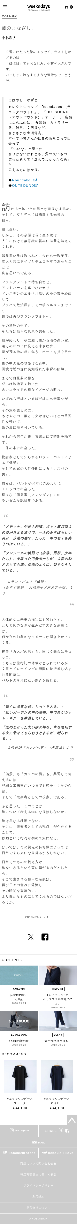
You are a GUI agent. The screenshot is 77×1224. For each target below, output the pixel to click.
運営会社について (38, 1207)
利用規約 (38, 1196)
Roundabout (23, 180)
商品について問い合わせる (38, 1163)
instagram (22, 1130)
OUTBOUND (23, 185)
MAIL (41, 1142)
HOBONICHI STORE (22, 1153)
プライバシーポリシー (38, 1185)
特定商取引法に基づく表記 (38, 1174)
